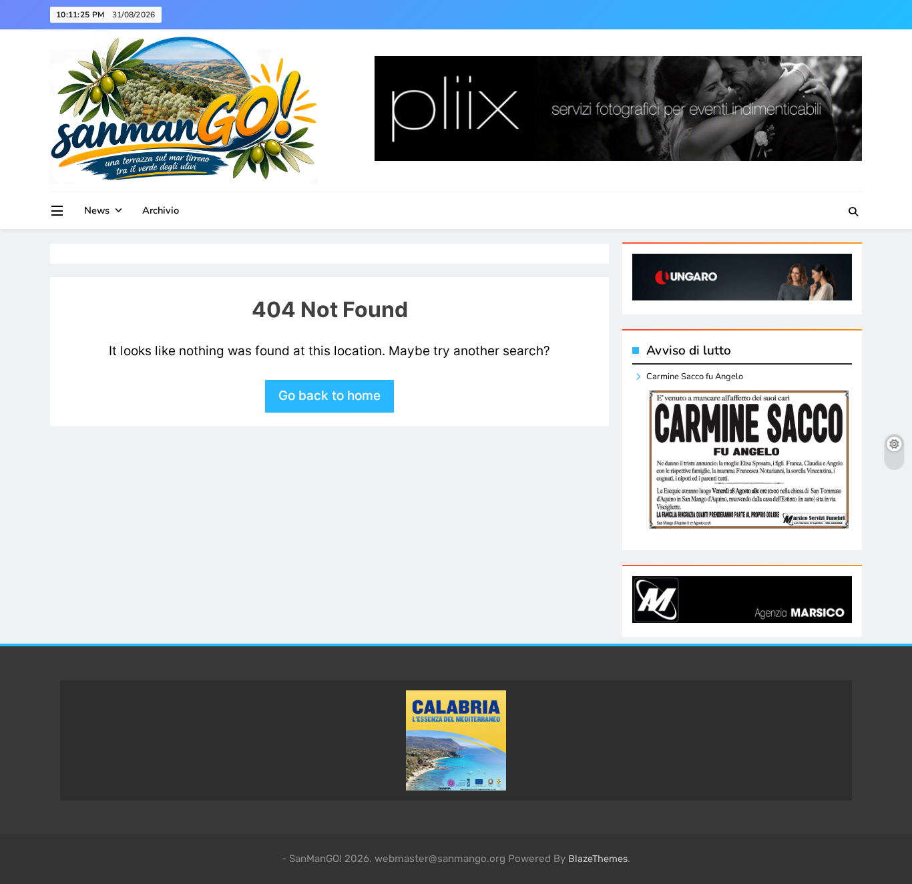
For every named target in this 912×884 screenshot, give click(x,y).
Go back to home (329, 395)
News (96, 210)
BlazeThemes (598, 859)
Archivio (160, 210)
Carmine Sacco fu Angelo (694, 377)
